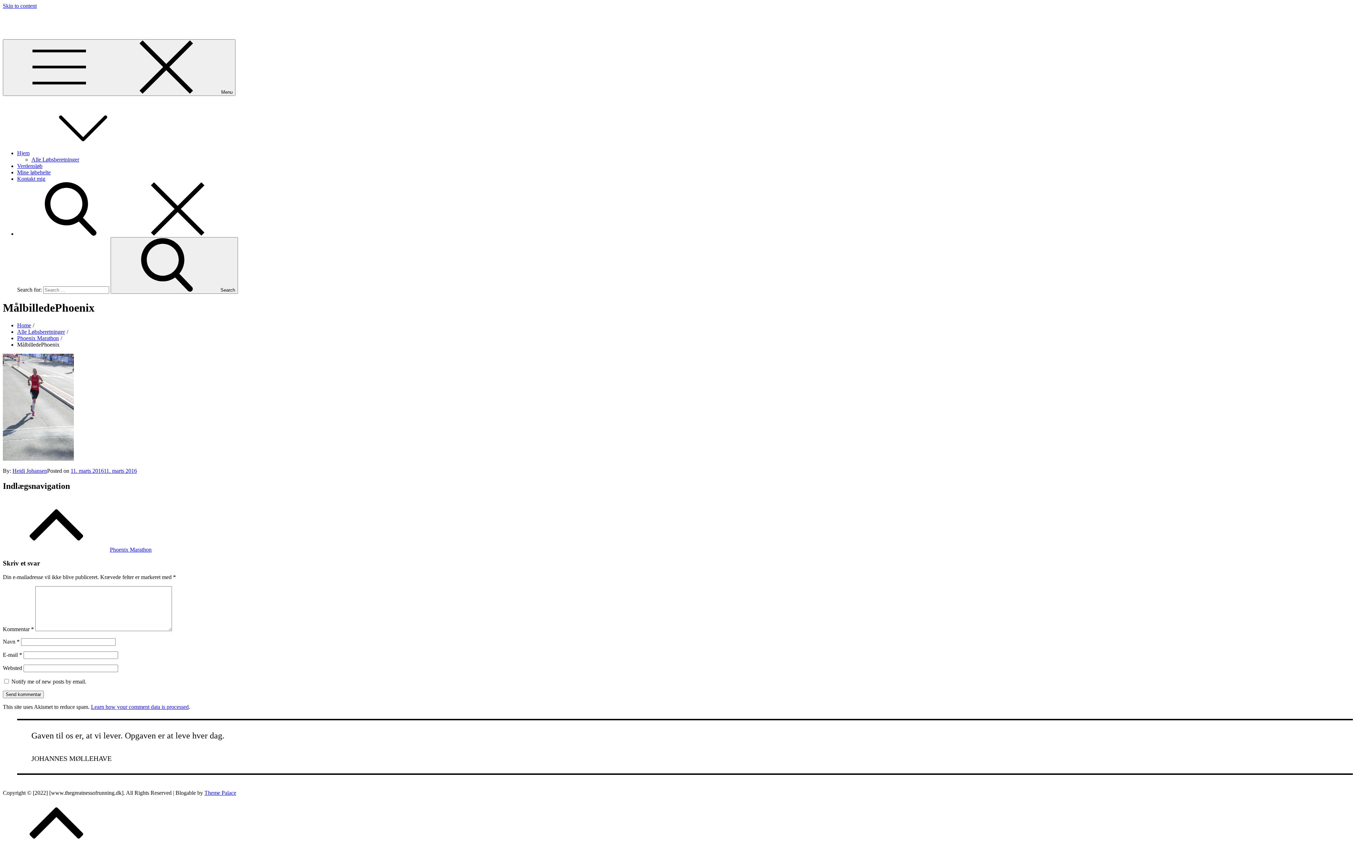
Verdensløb (29, 166)
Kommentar (18, 629)
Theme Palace (220, 793)
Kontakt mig (31, 179)
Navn (11, 642)
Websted (12, 668)
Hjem (23, 153)
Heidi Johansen (29, 471)
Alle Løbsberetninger (55, 160)
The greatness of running (31, 18)
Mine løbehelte (34, 172)
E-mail (12, 655)
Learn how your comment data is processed (140, 707)
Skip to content (20, 6)
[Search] (124, 234)
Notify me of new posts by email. (48, 682)
